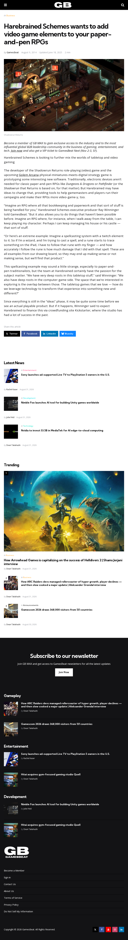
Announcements (30, 605)
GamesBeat (13, 52)
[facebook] (101, 929)
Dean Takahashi (13, 445)
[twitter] (95, 929)
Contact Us (10, 884)
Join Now (64, 672)
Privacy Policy (11, 904)
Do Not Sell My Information (18, 911)
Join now (16, 151)
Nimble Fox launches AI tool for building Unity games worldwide (60, 402)
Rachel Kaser (12, 389)
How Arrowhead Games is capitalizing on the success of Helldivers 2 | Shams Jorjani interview (63, 562)
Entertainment (29, 370)
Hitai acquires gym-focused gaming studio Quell (50, 774)
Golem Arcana (29, 175)
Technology (28, 426)
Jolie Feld (10, 417)
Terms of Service (13, 897)
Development (29, 398)
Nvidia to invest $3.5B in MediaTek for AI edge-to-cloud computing (62, 430)
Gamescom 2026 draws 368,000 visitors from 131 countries (56, 609)
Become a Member (14, 870)
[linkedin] (121, 929)
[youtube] (108, 929)
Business (10, 15)
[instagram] (115, 929)
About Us (9, 891)
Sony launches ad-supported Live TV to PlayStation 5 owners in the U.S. (65, 374)
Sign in (7, 877)
